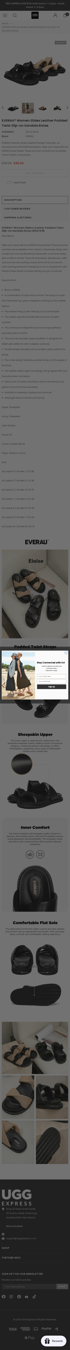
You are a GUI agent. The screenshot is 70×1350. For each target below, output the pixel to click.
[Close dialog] (66, 652)
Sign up (51, 687)
